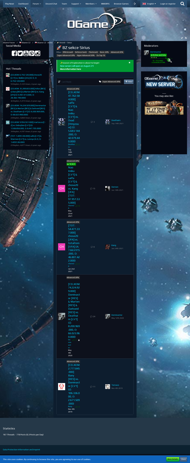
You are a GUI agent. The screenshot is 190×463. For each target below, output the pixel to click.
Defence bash (81, 52)
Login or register (168, 4)
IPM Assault (68, 52)
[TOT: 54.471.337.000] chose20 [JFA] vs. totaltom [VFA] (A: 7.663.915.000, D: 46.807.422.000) (74, 243)
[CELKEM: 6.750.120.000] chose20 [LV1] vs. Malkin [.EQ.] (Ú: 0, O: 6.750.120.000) (26, 78)
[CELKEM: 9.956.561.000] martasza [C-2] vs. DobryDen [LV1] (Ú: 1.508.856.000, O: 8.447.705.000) (28, 125)
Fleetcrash (93, 52)
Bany (70, 406)
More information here (70, 69)
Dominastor (116, 315)
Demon (114, 187)
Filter (130, 82)
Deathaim (116, 120)
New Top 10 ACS (68, 164)
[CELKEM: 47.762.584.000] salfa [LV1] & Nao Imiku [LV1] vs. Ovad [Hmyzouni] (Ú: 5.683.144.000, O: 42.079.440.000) (74, 117)
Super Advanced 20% (66, 55)
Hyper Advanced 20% (86, 55)
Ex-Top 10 (101, 55)
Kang (113, 245)
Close (183, 459)
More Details (173, 459)
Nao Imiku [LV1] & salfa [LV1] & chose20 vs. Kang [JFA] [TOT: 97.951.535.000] (74, 185)
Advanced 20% (117, 52)
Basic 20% (104, 52)
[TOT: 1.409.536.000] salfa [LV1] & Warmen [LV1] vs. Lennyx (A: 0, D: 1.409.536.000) (26, 139)
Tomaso (115, 385)
